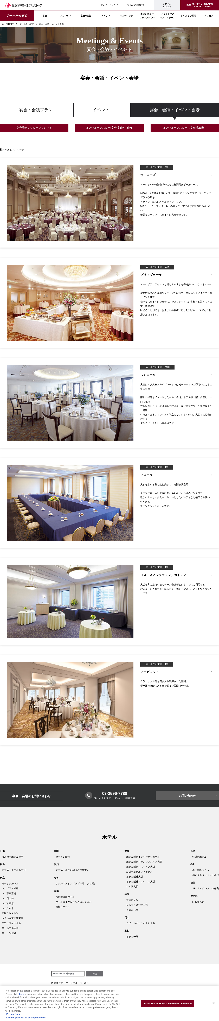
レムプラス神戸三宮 (137, 904)
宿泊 (44, 15)
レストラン (65, 15)
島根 (127, 930)
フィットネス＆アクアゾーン (168, 15)
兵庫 (127, 894)
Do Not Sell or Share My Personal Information (167, 1003)
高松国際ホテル (200, 870)
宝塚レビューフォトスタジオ (147, 15)
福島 (2, 864)
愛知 (56, 864)
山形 (2, 851)
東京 (2, 877)
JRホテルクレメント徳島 (205, 888)
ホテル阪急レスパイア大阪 (140, 866)
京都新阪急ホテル (65, 896)
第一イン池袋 (9, 933)
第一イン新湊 (63, 856)
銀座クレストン (10, 913)
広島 (192, 851)
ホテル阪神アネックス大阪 (140, 881)
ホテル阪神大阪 (134, 876)
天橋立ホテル (63, 906)
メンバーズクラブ (109, 5)
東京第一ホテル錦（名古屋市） (72, 870)
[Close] (213, 1003)
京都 (56, 891)
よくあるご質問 (188, 15)
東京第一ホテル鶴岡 (12, 856)
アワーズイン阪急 (11, 923)
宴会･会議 (86, 15)
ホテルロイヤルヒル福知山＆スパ (74, 901)
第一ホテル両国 (10, 928)
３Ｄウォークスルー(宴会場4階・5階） (109, 127)
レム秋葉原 (8, 903)
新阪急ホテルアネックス (139, 871)
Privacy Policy (14, 1014)
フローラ (146, 475)
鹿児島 (194, 896)
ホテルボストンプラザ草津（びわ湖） (76, 883)
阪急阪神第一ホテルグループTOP (69, 983)
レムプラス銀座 (10, 888)
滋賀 (56, 877)
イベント (106, 15)
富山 (56, 851)
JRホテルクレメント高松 (205, 875)
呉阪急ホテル (199, 856)
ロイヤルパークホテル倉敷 (140, 923)
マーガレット (149, 672)
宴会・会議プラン (36, 109)
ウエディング (126, 15)
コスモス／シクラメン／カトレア (163, 575)
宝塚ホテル (132, 900)
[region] (109, 113)
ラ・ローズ (148, 175)
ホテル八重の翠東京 (12, 918)
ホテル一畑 (132, 936)
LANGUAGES (137, 5)
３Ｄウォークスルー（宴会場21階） (185, 127)
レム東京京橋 (9, 893)
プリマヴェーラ (151, 274)
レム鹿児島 (198, 901)
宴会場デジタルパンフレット (34, 127)
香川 (192, 864)
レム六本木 (8, 908)
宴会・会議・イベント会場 (175, 109)
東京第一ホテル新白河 (14, 870)
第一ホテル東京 (17, 15)
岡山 (127, 917)
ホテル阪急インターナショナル (143, 856)
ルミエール (148, 375)
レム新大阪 (132, 886)
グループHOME (7, 24)
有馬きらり (132, 909)
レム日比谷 (8, 898)
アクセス (208, 15)
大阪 (127, 851)
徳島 (192, 882)
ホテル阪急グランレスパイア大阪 (144, 861)
